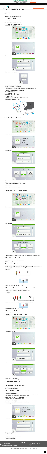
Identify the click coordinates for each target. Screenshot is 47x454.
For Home (12, 8)
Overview (4, 8)
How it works (8, 8)
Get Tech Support (36, 8)
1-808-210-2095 (41, 8)
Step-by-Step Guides (16, 8)
